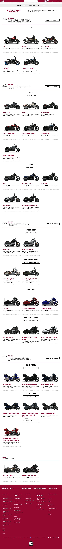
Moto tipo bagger (32, 5)
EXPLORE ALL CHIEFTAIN (31, 292)
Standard (19, 5)
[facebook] (48, 537)
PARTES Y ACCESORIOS (19, 2)
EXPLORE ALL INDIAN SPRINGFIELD (31, 262)
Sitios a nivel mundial (41, 537)
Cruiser (24, 5)
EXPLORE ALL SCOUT (31, 95)
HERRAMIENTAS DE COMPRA (34, 2)
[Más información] (13, 49)
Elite (44, 5)
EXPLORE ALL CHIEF (31, 167)
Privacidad (19, 537)
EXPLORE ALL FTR (31, 30)
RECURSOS (51, 2)
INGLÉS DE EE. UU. (53, 488)
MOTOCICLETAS (10, 2)
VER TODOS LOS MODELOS (52, 20)
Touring (39, 5)
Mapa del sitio (14, 537)
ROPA (26, 2)
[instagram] (50, 537)
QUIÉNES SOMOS (44, 2)
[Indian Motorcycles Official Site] (2, 1)
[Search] (37, 1)
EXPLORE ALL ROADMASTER (31, 367)
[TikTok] (58, 537)
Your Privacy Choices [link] (25, 537)
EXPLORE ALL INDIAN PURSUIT (31, 396)
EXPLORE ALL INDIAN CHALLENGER (31, 320)
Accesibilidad (34, 537)
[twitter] (53, 537)
